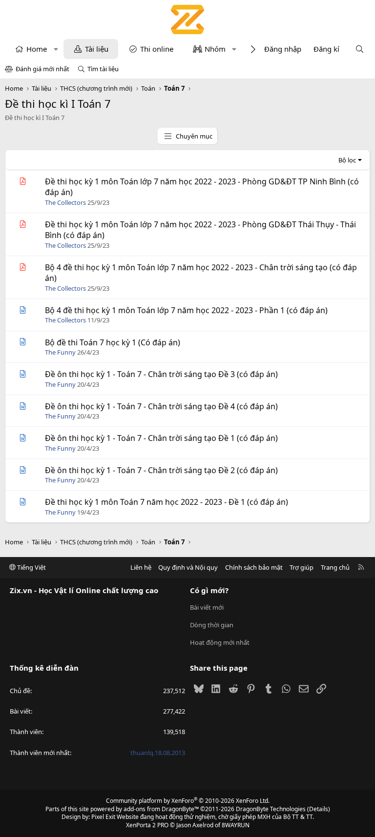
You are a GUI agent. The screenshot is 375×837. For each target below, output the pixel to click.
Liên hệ (140, 567)
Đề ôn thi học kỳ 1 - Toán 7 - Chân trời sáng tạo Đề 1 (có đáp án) (161, 438)
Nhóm (215, 49)
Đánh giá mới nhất (42, 68)
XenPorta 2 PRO (147, 825)
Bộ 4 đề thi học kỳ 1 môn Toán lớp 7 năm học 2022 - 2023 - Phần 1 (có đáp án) (186, 310)
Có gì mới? (209, 590)
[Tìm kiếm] (359, 49)
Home (36, 49)
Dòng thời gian (211, 624)
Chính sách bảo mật (254, 567)
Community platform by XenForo (188, 801)
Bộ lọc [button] (347, 160)
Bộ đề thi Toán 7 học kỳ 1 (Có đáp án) (112, 342)
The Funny (60, 352)
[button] (55, 49)
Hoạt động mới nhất (220, 642)
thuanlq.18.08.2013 (157, 752)
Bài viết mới (207, 607)
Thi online (156, 49)
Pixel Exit (103, 817)
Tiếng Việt (31, 567)
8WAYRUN (236, 825)
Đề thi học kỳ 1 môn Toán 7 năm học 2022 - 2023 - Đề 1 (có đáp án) (166, 502)
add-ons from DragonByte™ (161, 809)
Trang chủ (335, 567)
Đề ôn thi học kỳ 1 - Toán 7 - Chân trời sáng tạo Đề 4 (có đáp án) (161, 406)
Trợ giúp (301, 567)
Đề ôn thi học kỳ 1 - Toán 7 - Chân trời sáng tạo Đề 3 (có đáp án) (161, 374)
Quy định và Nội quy (188, 567)
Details (318, 809)
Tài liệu (96, 49)
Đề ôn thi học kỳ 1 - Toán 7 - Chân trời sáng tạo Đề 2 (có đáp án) (161, 470)
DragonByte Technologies (271, 809)
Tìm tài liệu (103, 68)
